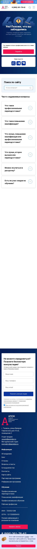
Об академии (7, 454)
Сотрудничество (8, 468)
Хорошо (18, 546)
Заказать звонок (14, 527)
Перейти (18, 52)
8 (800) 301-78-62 (18, 7)
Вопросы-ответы (8, 464)
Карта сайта (6, 475)
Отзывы (5, 461)
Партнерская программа (11, 478)
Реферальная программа (11, 482)
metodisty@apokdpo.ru (10, 444)
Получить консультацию (18, 394)
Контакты (5, 471)
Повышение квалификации (12, 497)
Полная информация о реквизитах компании (10, 519)
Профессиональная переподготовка (9, 492)
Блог (3, 457)
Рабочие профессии (9, 504)
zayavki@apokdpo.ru (9, 439)
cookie (27, 537)
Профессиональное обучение (13, 501)
